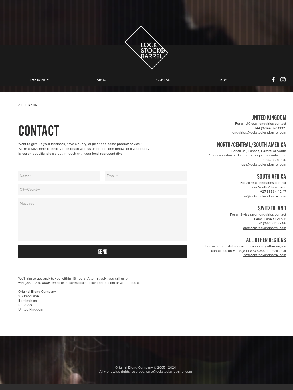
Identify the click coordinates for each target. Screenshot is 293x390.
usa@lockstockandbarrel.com (263, 164)
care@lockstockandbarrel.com (92, 283)
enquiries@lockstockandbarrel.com (259, 132)
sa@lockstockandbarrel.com (264, 196)
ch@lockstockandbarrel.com (264, 228)
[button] (102, 80)
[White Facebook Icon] (273, 79)
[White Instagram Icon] (283, 79)
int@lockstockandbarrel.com (264, 255)
